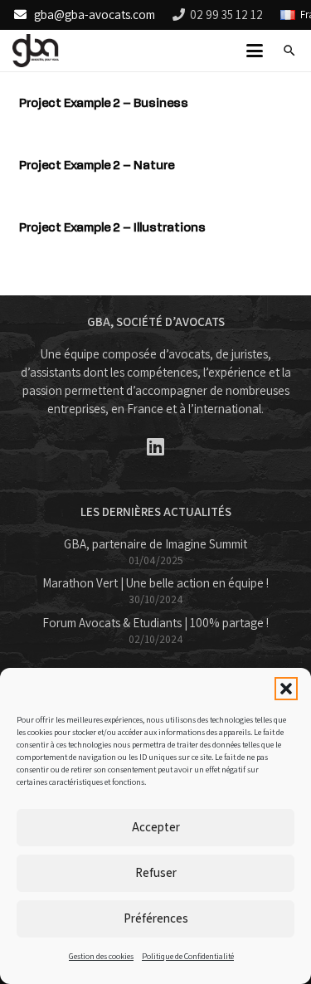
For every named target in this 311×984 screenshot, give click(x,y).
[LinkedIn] (155, 446)
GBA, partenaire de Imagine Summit (155, 544)
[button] (286, 688)
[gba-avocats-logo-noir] (35, 50)
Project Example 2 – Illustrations (112, 227)
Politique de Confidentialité (188, 956)
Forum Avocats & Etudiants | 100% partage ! (155, 623)
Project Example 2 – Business (103, 102)
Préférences (156, 918)
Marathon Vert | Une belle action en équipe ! (155, 583)
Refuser (156, 872)
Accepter (156, 827)
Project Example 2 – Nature (96, 165)
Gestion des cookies (101, 956)
